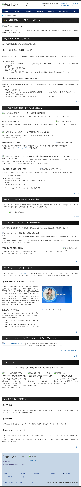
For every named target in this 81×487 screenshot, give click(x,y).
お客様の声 (40, 11)
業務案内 (28, 11)
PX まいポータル (21, 273)
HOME (6, 11)
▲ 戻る (76, 101)
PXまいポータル (22, 148)
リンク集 (72, 11)
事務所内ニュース (52, 11)
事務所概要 (18, 11)
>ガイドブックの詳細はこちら (69, 351)
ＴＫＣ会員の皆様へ (63, 11)
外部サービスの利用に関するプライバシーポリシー (19, 482)
